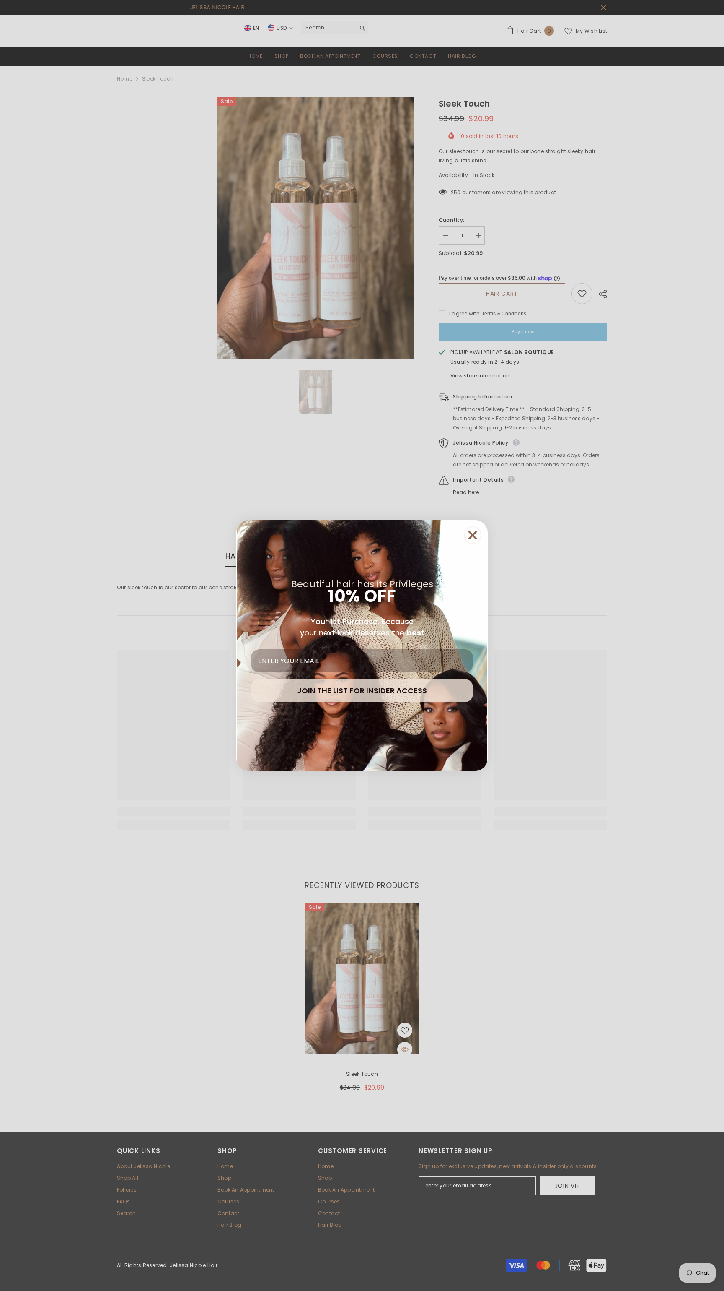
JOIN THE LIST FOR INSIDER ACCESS (362, 690)
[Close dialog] (472, 535)
